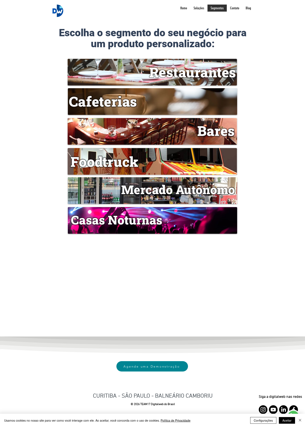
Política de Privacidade (175, 420)
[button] (198, 8)
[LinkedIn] (283, 409)
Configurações (263, 420)
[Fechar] (300, 420)
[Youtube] (273, 409)
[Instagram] (263, 409)
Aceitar (287, 420)
